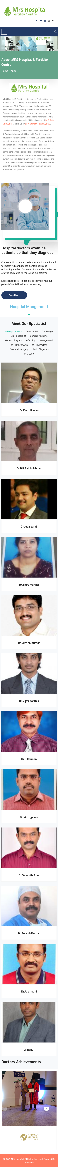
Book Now (13, 295)
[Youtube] (45, 21)
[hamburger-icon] (4, 32)
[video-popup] (25, 206)
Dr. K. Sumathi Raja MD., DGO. (37, 124)
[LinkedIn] (53, 21)
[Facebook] (37, 21)
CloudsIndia (29, 1162)
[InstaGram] (49, 21)
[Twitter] (41, 21)
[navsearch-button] (55, 31)
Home (4, 70)
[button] (46, 1109)
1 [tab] (29, 314)
